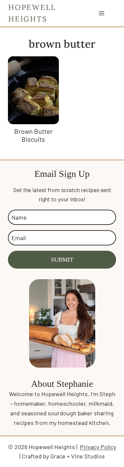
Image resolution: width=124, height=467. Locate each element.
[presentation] (33, 90)
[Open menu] (101, 13)
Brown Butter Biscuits (33, 135)
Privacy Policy (98, 446)
